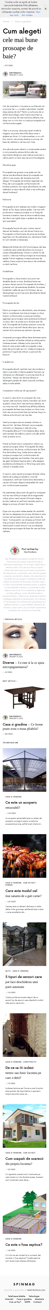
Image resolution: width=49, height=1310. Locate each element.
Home (6, 21)
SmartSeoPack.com (36, 1290)
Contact (37, 1302)
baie (17, 109)
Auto (8, 971)
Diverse (9, 885)
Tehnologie (34, 1296)
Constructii (29, 1062)
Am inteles (27, 15)
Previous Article (13, 619)
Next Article (9, 681)
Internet (9, 1299)
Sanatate (39, 1299)
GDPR (27, 1302)
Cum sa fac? (29, 883)
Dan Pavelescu (15, 73)
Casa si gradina (23, 21)
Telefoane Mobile (16, 1296)
